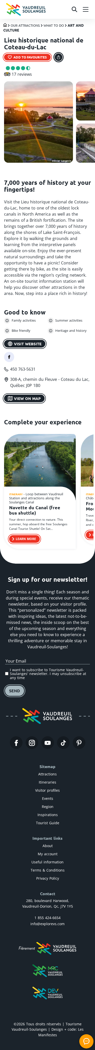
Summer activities (68, 320)
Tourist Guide (47, 822)
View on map (27, 398)
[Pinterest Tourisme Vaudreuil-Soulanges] (79, 742)
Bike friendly (21, 330)
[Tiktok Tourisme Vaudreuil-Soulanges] (63, 742)
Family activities (24, 320)
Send (14, 690)
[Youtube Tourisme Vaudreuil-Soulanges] (48, 742)
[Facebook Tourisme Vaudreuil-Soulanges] (16, 742)
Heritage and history (71, 330)
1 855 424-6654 (47, 917)
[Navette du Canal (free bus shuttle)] (40, 468)
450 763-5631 (22, 369)
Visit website (28, 343)
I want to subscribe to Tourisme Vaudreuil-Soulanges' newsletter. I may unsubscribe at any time (48, 674)
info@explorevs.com (47, 923)
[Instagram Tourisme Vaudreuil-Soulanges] (32, 742)
